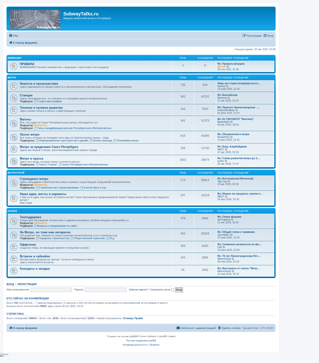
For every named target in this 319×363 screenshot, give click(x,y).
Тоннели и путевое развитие (41, 107)
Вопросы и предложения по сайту (57, 225)
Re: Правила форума (231, 63)
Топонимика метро (127, 140)
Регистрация (27, 284)
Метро (12, 77)
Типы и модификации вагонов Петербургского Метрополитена (74, 128)
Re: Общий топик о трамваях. (236, 231)
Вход (10, 284)
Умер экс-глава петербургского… (238, 83)
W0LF (220, 149)
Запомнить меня (160, 289)
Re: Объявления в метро (233, 134)
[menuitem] (13, 35)
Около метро (29, 134)
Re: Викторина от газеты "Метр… (238, 268)
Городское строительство (54, 238)
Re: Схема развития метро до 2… (238, 158)
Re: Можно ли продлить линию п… (240, 193)
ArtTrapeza (223, 219)
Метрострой (16, 172)
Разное (12, 211)
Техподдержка (30, 217)
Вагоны (25, 119)
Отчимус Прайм (133, 318)
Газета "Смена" (48, 164)
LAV (219, 247)
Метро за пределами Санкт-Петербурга (49, 147)
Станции (26, 95)
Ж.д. (112, 238)
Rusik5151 (223, 137)
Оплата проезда (102, 140)
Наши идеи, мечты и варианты (43, 194)
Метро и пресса (31, 158)
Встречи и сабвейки (35, 256)
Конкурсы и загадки (35, 268)
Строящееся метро (34, 179)
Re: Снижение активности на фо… (239, 244)
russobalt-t (223, 234)
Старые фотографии (49, 101)
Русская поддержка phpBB (141, 340)
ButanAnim (223, 121)
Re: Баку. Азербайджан (232, 146)
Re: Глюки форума (229, 216)
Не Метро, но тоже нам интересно (45, 232)
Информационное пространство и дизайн (63, 140)
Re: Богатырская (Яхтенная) (235, 178)
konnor (221, 86)
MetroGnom (224, 258)
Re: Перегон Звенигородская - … (238, 107)
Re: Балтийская (227, 95)
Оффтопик (28, 244)
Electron (222, 97)
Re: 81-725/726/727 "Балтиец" (235, 119)
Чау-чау (222, 181)
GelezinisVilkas (226, 110)
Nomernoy (40, 125)
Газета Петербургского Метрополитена (85, 164)
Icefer (220, 161)
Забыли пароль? (138, 289)
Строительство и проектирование (59, 187)
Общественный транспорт (89, 238)
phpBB (133, 336)
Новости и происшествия (39, 83)
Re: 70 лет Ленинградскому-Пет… (238, 256)
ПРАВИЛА (27, 64)
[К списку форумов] (35, 18)
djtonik (221, 66)
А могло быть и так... (95, 187)
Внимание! (15, 58)
